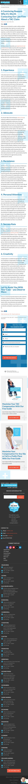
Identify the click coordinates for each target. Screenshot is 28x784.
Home (2, 5)
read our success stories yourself (10, 232)
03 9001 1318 (10, 530)
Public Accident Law (5, 314)
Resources (6, 556)
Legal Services (7, 549)
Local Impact (6, 554)
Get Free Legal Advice (10, 357)
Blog (4, 5)
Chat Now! (10, 535)
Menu (26, 3)
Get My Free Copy (14, 417)
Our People (6, 551)
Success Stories (7, 553)
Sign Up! (20, 497)
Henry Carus (3, 21)
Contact (5, 560)
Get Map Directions (14, 770)
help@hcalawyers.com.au (11, 533)
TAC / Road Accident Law (15, 314)
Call (21, 3)
